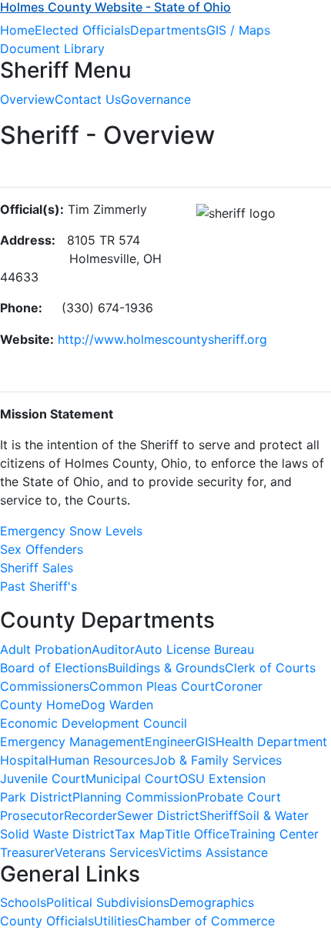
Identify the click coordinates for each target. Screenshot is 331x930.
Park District (36, 797)
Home (17, 30)
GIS (206, 741)
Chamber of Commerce (206, 920)
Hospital (24, 760)
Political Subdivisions (107, 902)
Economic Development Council (93, 723)
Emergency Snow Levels (71, 530)
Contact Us (88, 99)
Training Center (274, 834)
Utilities (116, 920)
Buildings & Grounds (166, 667)
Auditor (113, 649)
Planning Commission (134, 797)
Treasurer (27, 852)
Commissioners (44, 686)
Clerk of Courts (270, 667)
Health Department (271, 741)
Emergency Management (72, 741)
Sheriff (218, 815)
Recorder (90, 815)
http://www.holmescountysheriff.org (162, 339)
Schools (23, 902)
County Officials (47, 920)
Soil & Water (273, 815)
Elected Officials (82, 30)
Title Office (197, 834)
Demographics (211, 902)
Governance (156, 99)
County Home (40, 704)
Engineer (170, 741)
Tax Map (140, 834)
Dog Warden (117, 704)
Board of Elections (54, 667)
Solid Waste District (57, 834)
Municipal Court (132, 778)
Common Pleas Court (152, 686)
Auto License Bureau (194, 649)
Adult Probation (46, 649)
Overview (27, 99)
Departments (168, 30)
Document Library (52, 48)
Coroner (238, 686)
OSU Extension (222, 778)
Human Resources (100, 760)
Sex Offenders (41, 549)
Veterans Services (107, 852)
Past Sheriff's (38, 586)
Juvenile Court (42, 778)
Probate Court (239, 797)
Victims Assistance (213, 852)
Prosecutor (32, 815)
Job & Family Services (217, 760)
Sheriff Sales (36, 567)
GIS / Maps (238, 30)
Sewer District (158, 815)
